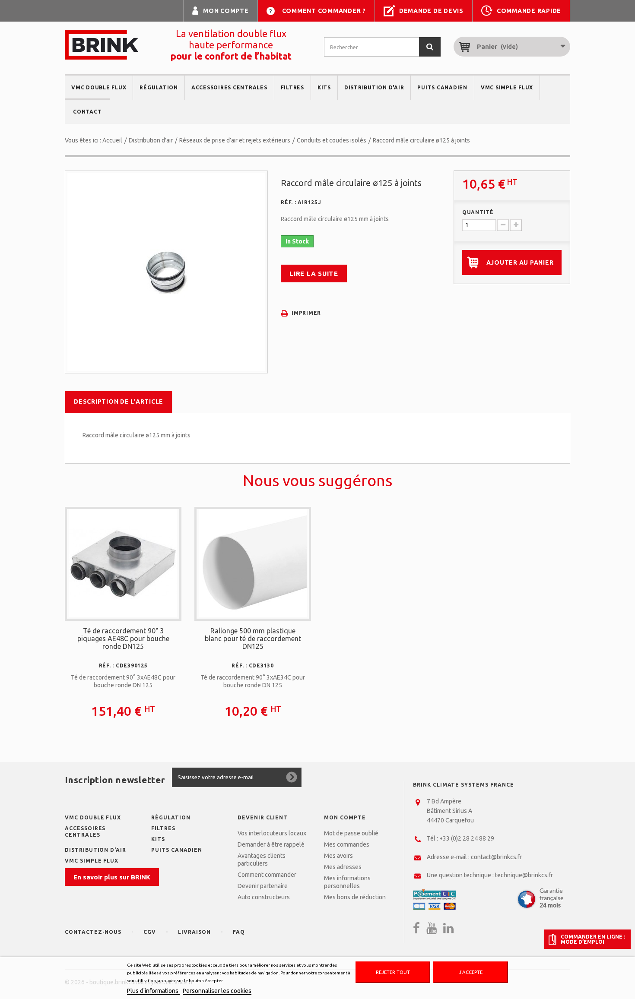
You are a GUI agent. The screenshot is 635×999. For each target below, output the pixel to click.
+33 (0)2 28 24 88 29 (466, 838)
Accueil (112, 140)
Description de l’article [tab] (118, 401)
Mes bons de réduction (355, 897)
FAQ (239, 932)
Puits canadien (442, 87)
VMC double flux (98, 87)
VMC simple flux (507, 87)
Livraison (194, 932)
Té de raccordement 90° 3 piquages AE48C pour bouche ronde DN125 (123, 638)
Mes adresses (343, 866)
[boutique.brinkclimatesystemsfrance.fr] (101, 45)
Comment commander (267, 874)
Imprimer (306, 313)
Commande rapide (529, 10)
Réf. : (288, 202)
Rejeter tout (393, 972)
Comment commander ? (324, 10)
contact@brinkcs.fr (496, 857)
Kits (324, 87)
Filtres (292, 87)
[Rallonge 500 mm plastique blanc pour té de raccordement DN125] (253, 563)
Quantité (478, 212)
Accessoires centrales (229, 87)
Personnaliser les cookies (217, 990)
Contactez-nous (93, 932)
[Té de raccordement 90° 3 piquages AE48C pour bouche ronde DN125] (123, 563)
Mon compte (226, 10)
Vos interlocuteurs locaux (272, 833)
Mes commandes (346, 844)
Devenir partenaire (263, 885)
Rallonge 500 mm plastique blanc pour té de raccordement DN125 (253, 638)
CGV (149, 932)
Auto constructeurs (264, 897)
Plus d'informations (153, 990)
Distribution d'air (374, 87)
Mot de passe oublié (351, 833)
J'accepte (471, 972)
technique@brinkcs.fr (524, 875)
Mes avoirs (338, 855)
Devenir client (263, 817)
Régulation (159, 87)
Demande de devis (431, 10)
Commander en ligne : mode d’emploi (593, 939)
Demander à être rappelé (271, 844)
